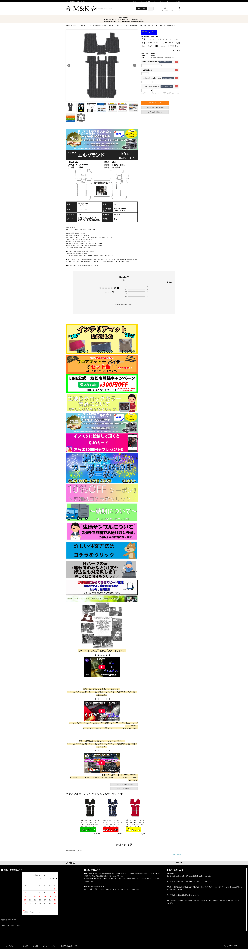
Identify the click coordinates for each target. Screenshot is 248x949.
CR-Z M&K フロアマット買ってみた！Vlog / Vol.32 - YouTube (110, 728)
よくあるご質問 (146, 1)
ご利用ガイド (135, 1)
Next (134, 65)
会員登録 (178, 1)
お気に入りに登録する (155, 112)
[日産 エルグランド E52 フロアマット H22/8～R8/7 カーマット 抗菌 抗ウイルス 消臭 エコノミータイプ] (70, 107)
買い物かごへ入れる (155, 103)
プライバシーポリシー (50, 946)
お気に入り (172, 10)
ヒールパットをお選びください (151, 86)
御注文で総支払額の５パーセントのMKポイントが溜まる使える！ (124, 21)
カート (178, 10)
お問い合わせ (165, 10)
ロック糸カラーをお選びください (151, 78)
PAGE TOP (179, 862)
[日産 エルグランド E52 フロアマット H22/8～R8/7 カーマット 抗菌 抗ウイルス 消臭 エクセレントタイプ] (112, 807)
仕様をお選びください (148, 70)
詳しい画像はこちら (165, 61)
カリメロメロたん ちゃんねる (86, 723)
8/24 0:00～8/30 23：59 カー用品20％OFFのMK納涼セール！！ (124, 19)
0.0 (116, 288)
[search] (151, 9)
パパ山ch (111, 775)
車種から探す (141, 8)
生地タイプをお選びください (150, 61)
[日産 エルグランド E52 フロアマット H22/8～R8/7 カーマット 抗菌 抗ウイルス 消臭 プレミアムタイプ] (135, 807)
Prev (68, 65)
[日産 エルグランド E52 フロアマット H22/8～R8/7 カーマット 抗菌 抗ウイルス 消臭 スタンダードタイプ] (90, 807)
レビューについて (158, 1)
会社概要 (35, 946)
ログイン (169, 1)
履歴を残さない (177, 854)
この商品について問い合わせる (155, 107)
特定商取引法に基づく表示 (69, 946)
